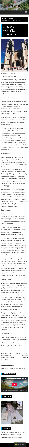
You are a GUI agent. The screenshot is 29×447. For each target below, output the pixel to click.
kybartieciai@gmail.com (16, 437)
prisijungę (6, 368)
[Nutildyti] (23, 390)
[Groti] (3, 390)
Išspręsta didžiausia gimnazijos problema (22, 355)
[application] (14, 384)
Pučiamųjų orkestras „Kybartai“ (9, 76)
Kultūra (14, 74)
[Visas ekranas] (26, 390)
